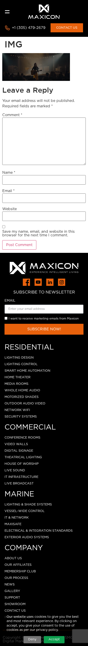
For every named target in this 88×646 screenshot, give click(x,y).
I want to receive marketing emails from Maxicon (44, 318)
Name (8, 172)
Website (9, 209)
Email (8, 191)
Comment (12, 115)
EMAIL (10, 300)
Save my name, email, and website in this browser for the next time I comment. (38, 233)
